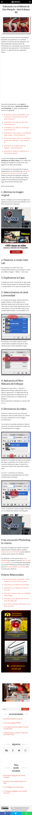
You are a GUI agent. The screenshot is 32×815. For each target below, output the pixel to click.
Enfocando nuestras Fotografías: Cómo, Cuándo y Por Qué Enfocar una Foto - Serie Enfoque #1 (17, 117)
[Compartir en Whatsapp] (27, 813)
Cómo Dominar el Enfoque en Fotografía (16, 658)
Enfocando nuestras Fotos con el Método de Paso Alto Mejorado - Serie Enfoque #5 (17, 140)
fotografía (24, 811)
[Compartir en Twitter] (16, 813)
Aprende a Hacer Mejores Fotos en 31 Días (15, 782)
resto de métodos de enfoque (15, 567)
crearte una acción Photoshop (11, 552)
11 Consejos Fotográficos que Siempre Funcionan (15, 792)
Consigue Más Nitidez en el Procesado (16, 635)
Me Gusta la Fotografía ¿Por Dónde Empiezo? (14, 776)
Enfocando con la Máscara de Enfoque (16, 585)
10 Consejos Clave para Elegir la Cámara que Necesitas (15, 728)
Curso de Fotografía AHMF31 (12, 723)
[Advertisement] (14, 67)
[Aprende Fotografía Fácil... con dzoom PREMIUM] (16, 241)
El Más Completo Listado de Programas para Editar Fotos (15, 734)
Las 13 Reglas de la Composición (13, 787)
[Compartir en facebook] (5, 813)
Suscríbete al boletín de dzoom (13, 719)
